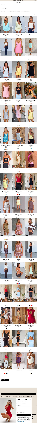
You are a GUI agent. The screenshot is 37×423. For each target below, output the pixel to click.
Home (1, 4)
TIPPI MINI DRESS (6, 79)
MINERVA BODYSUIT (18, 280)
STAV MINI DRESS (18, 79)
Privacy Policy (32, 396)
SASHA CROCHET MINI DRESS (6, 325)
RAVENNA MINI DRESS (30, 56)
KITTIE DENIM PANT (6, 56)
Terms (23, 421)
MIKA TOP (18, 236)
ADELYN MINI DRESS (18, 325)
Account (35, 0)
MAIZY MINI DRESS (18, 370)
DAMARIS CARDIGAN (31, 348)
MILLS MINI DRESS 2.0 (30, 79)
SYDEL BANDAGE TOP (18, 191)
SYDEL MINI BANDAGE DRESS (6, 100)
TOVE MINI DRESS (6, 214)
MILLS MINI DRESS (31, 325)
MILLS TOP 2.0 (18, 100)
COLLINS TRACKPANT (6, 280)
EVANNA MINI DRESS (31, 214)
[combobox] (18, 412)
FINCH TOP (31, 370)
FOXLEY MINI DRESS (6, 34)
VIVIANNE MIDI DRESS (30, 259)
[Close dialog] (30, 399)
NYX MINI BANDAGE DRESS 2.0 (18, 56)
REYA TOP (30, 34)
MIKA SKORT (18, 259)
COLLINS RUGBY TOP (31, 236)
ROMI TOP (30, 145)
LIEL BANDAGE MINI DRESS (18, 145)
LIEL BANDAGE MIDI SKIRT (18, 348)
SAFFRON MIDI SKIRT (6, 259)
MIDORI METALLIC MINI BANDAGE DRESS (6, 146)
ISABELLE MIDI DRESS (30, 191)
